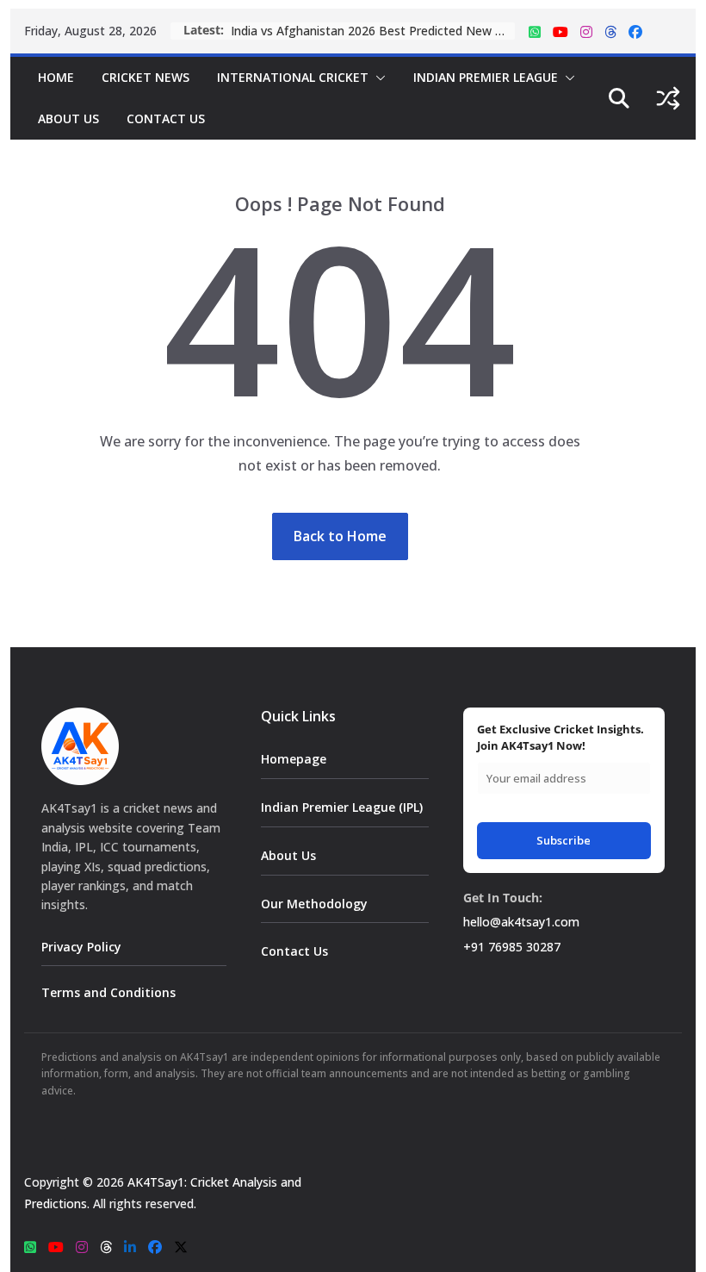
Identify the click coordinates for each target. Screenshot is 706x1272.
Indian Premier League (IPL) (342, 807)
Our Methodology (314, 903)
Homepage (293, 759)
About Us (68, 118)
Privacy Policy (81, 946)
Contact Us (166, 118)
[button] (377, 77)
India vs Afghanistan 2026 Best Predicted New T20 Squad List (373, 30)
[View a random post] (668, 98)
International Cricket (292, 77)
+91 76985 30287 (511, 946)
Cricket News (145, 77)
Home (56, 77)
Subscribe (563, 840)
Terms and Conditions (108, 992)
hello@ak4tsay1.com (521, 921)
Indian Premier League (485, 77)
